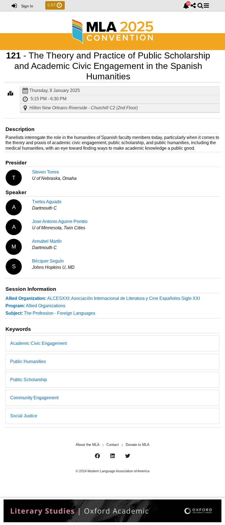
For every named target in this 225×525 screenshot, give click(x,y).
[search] (200, 5)
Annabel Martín (47, 241)
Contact (112, 445)
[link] (186, 6)
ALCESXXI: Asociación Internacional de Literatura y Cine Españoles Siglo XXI (102, 298)
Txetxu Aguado (46, 201)
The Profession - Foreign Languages (50, 313)
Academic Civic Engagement (38, 343)
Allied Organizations (35, 305)
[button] (206, 5)
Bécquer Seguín (48, 261)
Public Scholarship (28, 379)
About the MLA (88, 445)
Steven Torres (45, 172)
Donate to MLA (138, 445)
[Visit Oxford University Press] (112, 511)
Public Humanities (28, 361)
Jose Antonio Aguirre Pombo (60, 221)
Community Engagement (34, 397)
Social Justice (23, 416)
